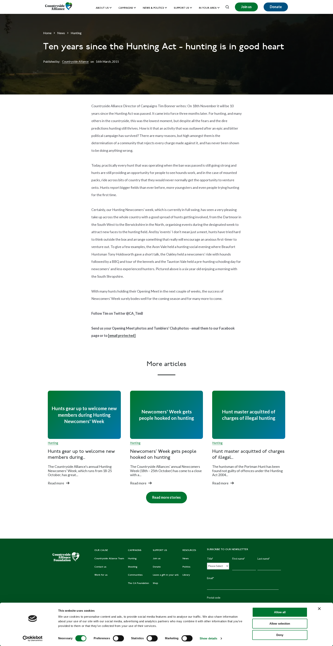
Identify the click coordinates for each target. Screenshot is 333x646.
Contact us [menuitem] (100, 567)
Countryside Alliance (75, 61)
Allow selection (279, 623)
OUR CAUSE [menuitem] (101, 550)
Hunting (76, 33)
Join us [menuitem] (157, 558)
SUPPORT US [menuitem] (160, 550)
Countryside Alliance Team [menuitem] (109, 558)
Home (47, 33)
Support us (181, 8)
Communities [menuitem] (135, 575)
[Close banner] (319, 608)
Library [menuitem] (186, 575)
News (61, 33)
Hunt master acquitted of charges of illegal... (248, 454)
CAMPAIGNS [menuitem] (134, 550)
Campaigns (126, 8)
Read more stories (163, 495)
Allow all (280, 612)
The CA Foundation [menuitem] (138, 583)
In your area (208, 8)
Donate (276, 7)
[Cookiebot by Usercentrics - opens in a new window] (33, 638)
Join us (246, 7)
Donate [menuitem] (157, 567)
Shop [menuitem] (155, 583)
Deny (279, 635)
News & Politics (153, 8)
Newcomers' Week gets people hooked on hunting (163, 454)
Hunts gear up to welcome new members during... (81, 454)
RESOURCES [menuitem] (189, 550)
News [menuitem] (185, 558)
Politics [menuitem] (186, 567)
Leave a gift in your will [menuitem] (166, 575)
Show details (208, 638)
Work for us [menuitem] (101, 575)
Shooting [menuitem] (132, 567)
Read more (56, 483)
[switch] (118, 638)
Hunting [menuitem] (132, 558)
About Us (102, 8)
